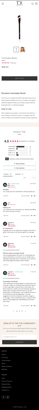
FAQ (3, 378)
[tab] (16, 49)
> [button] (25, 311)
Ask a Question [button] (20, 168)
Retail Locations (7, 366)
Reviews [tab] (6, 174)
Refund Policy (6, 384)
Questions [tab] (18, 174)
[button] (32, 196)
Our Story (5, 357)
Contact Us (5, 390)
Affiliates (4, 369)
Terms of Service (7, 381)
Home (4, 354)
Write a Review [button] (20, 163)
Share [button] (6, 196)
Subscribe (19, 342)
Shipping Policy (7, 387)
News (3, 363)
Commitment (6, 360)
